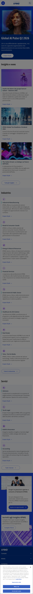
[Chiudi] (30, 567)
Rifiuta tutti (16, 586)
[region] (16, 579)
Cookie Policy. (19, 579)
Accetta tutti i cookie (16, 591)
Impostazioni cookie (16, 582)
